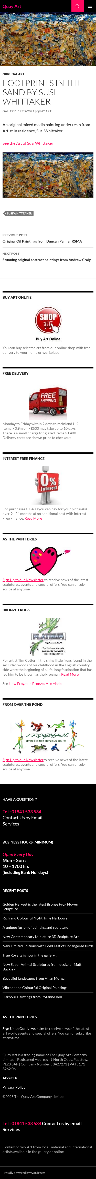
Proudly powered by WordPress (24, 1173)
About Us (10, 1078)
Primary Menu (90, 6)
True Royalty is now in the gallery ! (30, 955)
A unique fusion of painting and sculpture (35, 927)
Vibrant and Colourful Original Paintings (35, 987)
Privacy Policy (14, 1087)
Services (11, 824)
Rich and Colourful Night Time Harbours (35, 918)
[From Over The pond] (48, 734)
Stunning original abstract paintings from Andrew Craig (47, 257)
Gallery (9, 111)
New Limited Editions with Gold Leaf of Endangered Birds (48, 946)
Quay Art (12, 6)
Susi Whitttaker (19, 213)
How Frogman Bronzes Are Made (35, 683)
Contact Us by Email (22, 817)
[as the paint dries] (48, 561)
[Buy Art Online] (48, 324)
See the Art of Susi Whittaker (28, 143)
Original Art (13, 74)
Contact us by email (62, 1123)
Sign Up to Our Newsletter (23, 1028)
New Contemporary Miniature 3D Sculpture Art (41, 936)
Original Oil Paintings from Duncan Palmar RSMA (42, 238)
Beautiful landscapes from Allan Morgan (35, 978)
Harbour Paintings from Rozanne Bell (32, 997)
